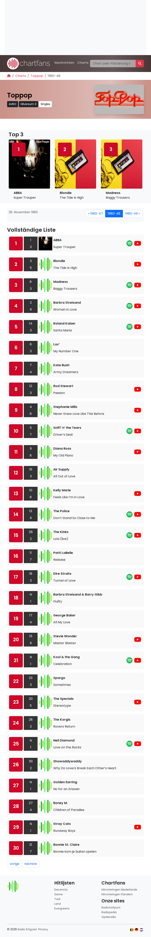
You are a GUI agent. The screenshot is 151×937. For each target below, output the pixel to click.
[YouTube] (137, 245)
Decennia (60, 890)
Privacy (43, 929)
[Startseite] (9, 76)
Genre (58, 894)
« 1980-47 (95, 213)
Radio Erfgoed (27, 929)
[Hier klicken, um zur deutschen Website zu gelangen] (136, 929)
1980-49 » (132, 213)
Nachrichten (64, 62)
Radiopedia (109, 912)
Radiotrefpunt (111, 907)
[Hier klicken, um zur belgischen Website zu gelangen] (132, 929)
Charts (82, 62)
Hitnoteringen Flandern (117, 894)
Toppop (37, 76)
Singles (45, 104)
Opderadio (108, 917)
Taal (57, 899)
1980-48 (114, 213)
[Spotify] (129, 245)
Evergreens (61, 908)
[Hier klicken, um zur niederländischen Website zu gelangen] (141, 929)
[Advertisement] (75, 27)
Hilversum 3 (28, 104)
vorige (14, 863)
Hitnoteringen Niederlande (119, 890)
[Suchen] (140, 63)
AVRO (12, 104)
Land (57, 904)
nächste (30, 863)
